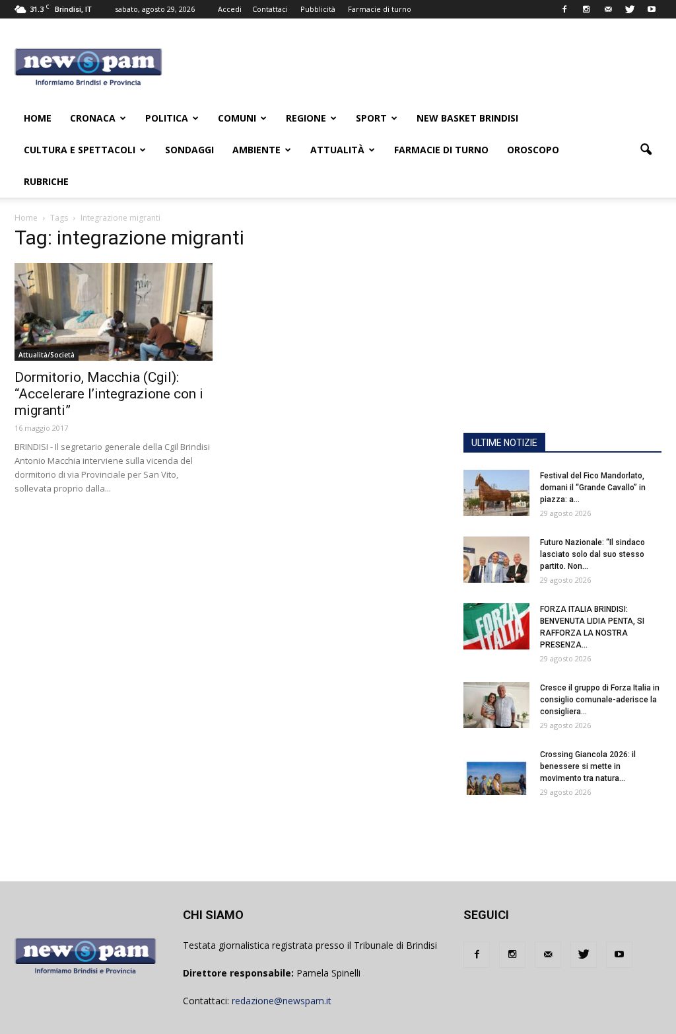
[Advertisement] (562, 339)
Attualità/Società (46, 354)
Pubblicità (317, 9)
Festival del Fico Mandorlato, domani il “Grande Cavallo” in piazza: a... (593, 487)
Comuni (237, 118)
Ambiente (256, 149)
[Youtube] (651, 9)
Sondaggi (189, 149)
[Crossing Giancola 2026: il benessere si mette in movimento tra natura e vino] (496, 772)
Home (37, 118)
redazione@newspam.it (281, 1000)
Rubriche (46, 181)
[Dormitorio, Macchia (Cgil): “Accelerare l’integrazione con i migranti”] (114, 312)
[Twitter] (630, 9)
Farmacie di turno (379, 9)
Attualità (337, 149)
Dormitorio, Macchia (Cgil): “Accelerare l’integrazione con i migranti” (109, 393)
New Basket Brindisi (467, 118)
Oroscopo (533, 149)
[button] (645, 150)
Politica (166, 118)
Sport (371, 118)
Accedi (230, 9)
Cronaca (93, 118)
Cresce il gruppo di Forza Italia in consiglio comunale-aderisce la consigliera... (599, 699)
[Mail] (608, 9)
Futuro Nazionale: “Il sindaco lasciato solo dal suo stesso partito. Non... (592, 554)
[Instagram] (586, 9)
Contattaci (270, 9)
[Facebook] (564, 9)
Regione (306, 118)
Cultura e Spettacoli (79, 149)
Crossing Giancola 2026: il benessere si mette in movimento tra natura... (588, 766)
